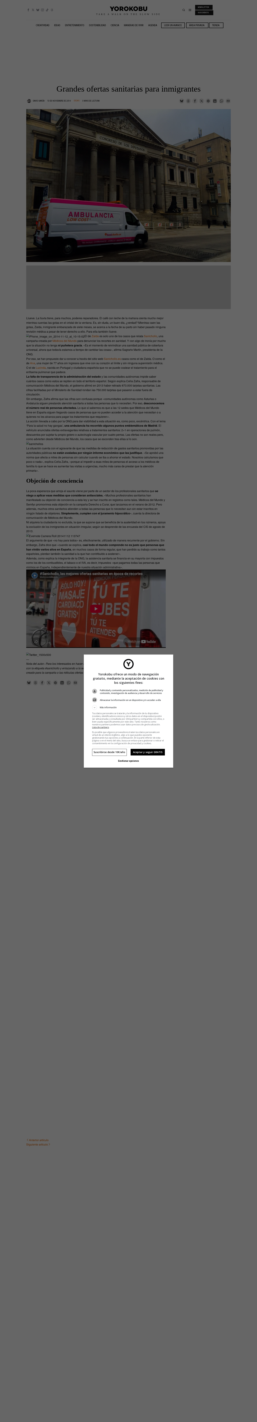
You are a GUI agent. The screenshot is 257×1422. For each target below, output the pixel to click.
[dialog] (128, 711)
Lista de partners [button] (100, 727)
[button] (128, 707)
